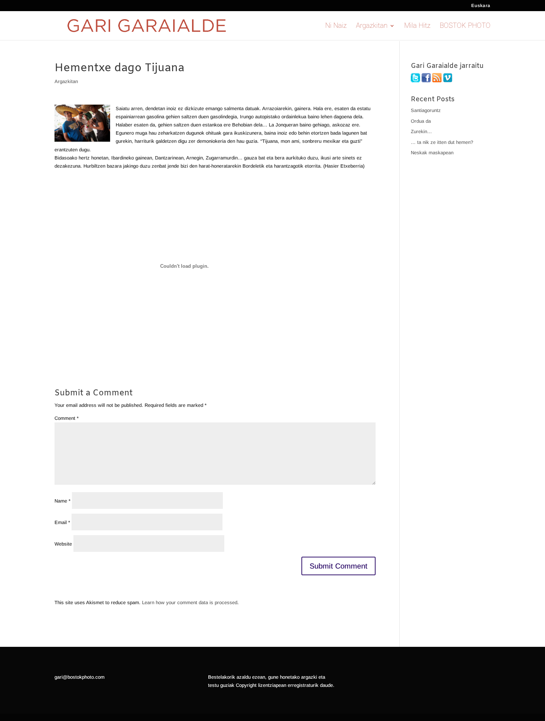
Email (62, 522)
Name (62, 501)
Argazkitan (371, 26)
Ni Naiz (336, 26)
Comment (66, 418)
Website (63, 544)
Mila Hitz (417, 26)
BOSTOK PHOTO (465, 26)
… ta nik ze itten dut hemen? (442, 142)
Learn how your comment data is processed (189, 602)
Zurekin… (421, 131)
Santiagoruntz (426, 110)
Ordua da (421, 121)
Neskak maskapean (432, 152)
